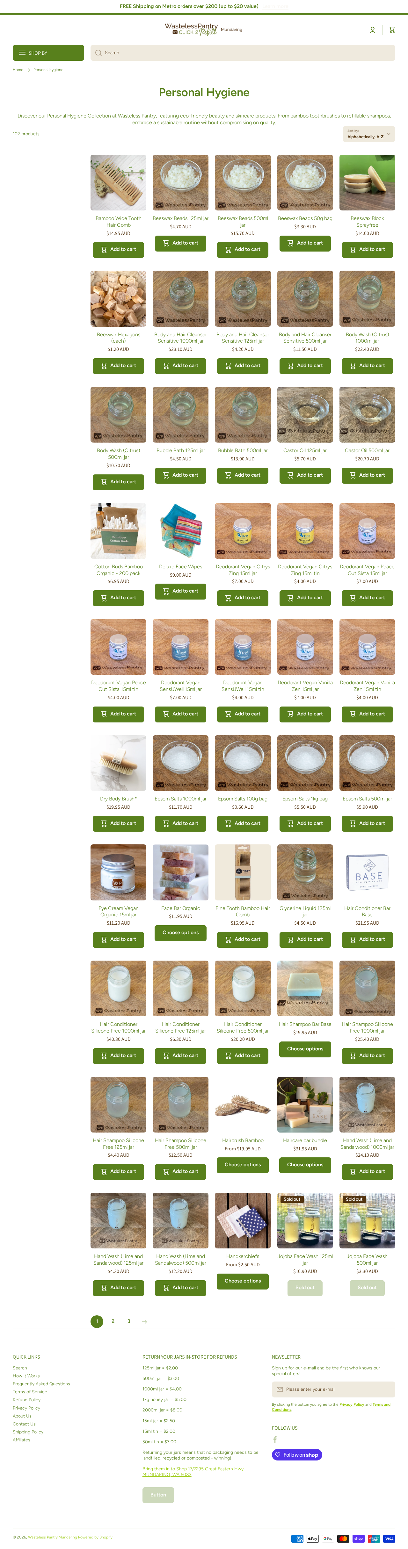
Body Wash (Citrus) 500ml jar (118, 453)
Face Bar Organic (180, 908)
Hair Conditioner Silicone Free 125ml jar (180, 1027)
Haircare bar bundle (305, 1140)
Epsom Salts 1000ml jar (181, 799)
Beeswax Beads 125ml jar (180, 218)
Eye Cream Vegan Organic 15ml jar (118, 911)
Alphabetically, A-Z (365, 136)
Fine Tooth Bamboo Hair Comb (242, 911)
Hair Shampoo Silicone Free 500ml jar (180, 1143)
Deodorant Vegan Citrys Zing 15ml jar (243, 570)
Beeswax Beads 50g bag (305, 218)
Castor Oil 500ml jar (367, 450)
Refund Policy (26, 1400)
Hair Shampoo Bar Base (305, 1024)
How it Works (26, 1376)
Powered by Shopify (95, 1537)
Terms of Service (30, 1392)
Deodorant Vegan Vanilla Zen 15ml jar (305, 685)
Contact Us (24, 1424)
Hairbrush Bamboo (243, 1140)
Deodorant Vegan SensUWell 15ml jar (181, 685)
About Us (22, 1416)
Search (20, 1368)
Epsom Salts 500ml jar (367, 799)
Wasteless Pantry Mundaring (52, 1537)
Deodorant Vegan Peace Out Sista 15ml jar (367, 570)
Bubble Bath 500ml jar (243, 450)
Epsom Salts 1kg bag (305, 799)
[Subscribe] (387, 1389)
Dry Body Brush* (118, 799)
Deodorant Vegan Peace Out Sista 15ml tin (118, 685)
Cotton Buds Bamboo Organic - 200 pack (118, 570)
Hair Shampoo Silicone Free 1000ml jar (367, 1027)
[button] (392, 30)
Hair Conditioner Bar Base (367, 911)
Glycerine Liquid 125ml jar (305, 911)
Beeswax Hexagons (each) (118, 337)
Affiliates (21, 1440)
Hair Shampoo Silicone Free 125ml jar (118, 1143)
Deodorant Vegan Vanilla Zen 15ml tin (367, 685)
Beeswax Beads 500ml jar (243, 221)
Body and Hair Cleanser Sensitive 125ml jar (242, 337)
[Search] (96, 53)
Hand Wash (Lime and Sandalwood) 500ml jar (180, 1259)
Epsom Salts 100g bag (242, 799)
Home (18, 70)
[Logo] (204, 30)
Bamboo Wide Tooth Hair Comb (119, 221)
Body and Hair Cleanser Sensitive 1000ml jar (180, 337)
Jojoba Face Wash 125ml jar (305, 1259)
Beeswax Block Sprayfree (367, 221)
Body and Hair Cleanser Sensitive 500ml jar (305, 337)
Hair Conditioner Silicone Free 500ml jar (243, 1027)
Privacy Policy (26, 1408)
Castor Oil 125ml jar (305, 450)
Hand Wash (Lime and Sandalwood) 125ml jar (118, 1259)
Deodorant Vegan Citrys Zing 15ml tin (305, 570)
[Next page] (143, 1321)
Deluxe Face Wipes (180, 567)
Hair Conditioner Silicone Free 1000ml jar (118, 1027)
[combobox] (243, 53)
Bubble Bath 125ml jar (181, 450)
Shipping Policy (28, 1432)
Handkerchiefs (242, 1256)
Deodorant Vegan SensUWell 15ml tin (243, 685)
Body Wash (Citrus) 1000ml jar (367, 337)
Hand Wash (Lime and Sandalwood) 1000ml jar (367, 1143)
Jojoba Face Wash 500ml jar (367, 1259)
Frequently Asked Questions (41, 1384)
